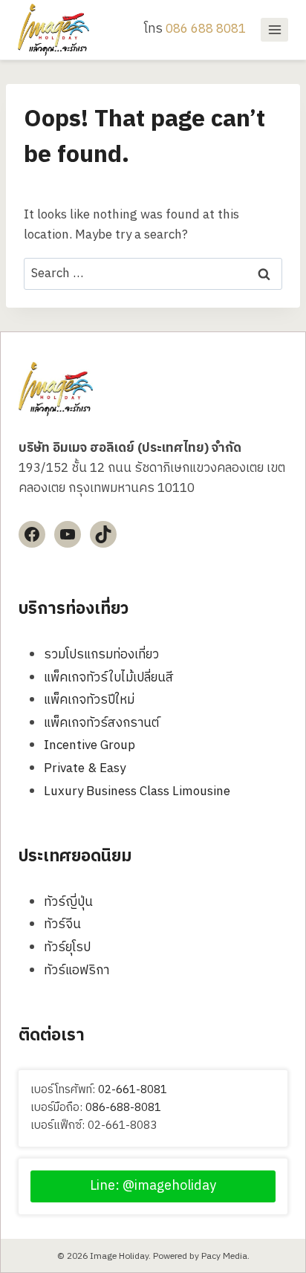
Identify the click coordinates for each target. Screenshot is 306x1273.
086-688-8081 (123, 1107)
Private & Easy (85, 768)
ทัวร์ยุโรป (67, 947)
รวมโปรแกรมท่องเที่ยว (101, 654)
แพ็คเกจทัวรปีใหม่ (89, 700)
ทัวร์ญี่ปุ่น (68, 902)
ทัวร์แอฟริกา (76, 970)
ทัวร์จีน (62, 924)
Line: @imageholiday (153, 1186)
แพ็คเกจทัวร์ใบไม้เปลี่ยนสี (109, 677)
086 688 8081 (206, 29)
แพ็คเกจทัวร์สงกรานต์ (101, 723)
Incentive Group (89, 745)
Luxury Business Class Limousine (137, 791)
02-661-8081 (132, 1090)
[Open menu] (274, 29)
